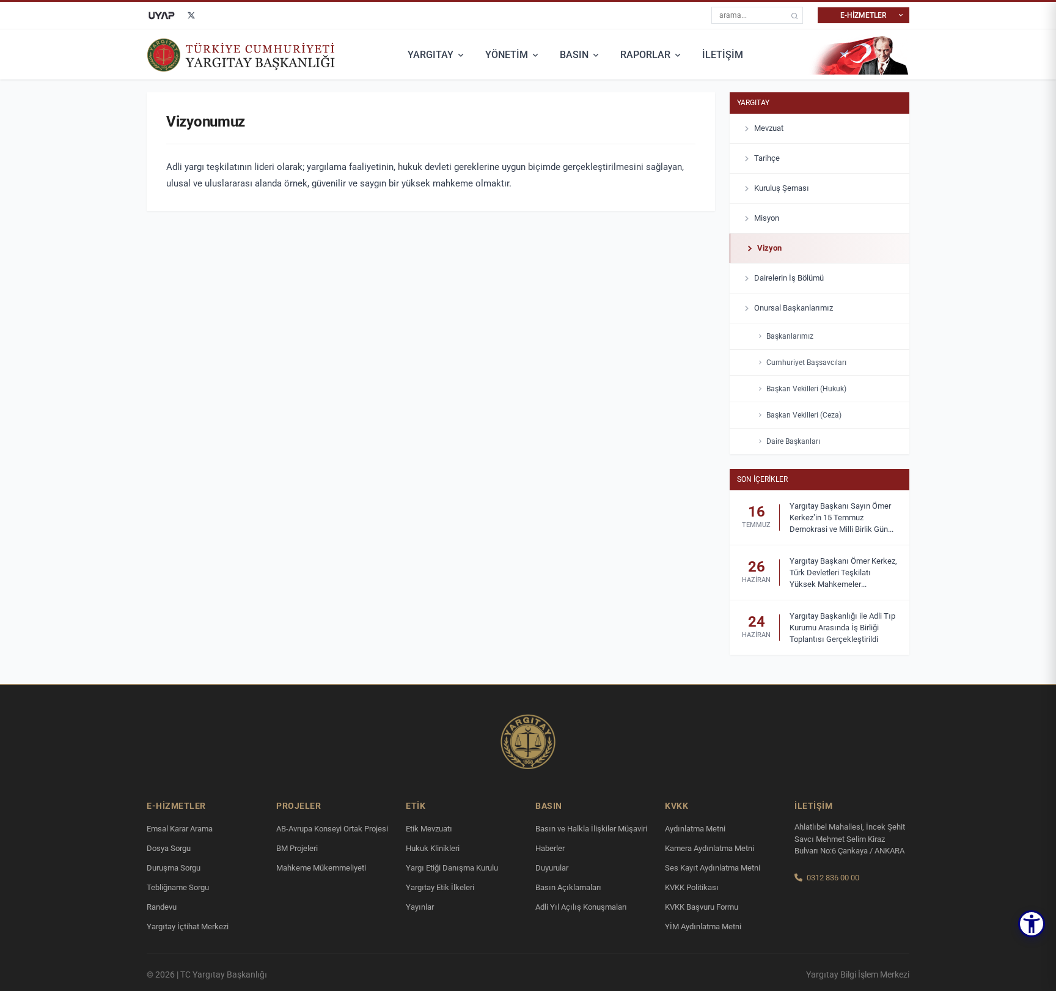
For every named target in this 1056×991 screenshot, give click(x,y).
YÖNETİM (506, 55)
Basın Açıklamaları (568, 887)
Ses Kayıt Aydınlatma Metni (712, 867)
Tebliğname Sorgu (178, 887)
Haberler (550, 848)
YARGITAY (430, 55)
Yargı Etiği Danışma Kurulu (452, 867)
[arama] (794, 15)
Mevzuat (768, 128)
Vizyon (769, 247)
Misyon (766, 218)
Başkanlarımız (789, 336)
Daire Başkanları (793, 441)
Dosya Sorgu (169, 848)
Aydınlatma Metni (695, 828)
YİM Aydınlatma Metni (703, 926)
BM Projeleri (297, 848)
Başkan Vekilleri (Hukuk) (806, 389)
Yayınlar (420, 907)
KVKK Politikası (692, 887)
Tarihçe (767, 158)
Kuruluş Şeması (781, 188)
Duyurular (551, 867)
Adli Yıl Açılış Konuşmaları (581, 907)
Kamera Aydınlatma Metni (709, 848)
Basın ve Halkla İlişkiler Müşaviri (591, 828)
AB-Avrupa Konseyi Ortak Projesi (332, 828)
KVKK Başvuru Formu (701, 907)
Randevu (162, 907)
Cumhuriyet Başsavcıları (806, 362)
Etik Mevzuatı (429, 828)
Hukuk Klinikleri (433, 848)
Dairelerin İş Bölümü (789, 277)
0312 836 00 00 (833, 877)
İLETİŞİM (722, 55)
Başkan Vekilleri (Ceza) (804, 415)
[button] (1031, 924)
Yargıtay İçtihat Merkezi (188, 926)
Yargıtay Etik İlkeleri (440, 887)
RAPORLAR (645, 55)
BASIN (574, 55)
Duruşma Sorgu (173, 867)
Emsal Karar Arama (180, 828)
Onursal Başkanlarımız (793, 307)
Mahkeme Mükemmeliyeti (321, 867)
